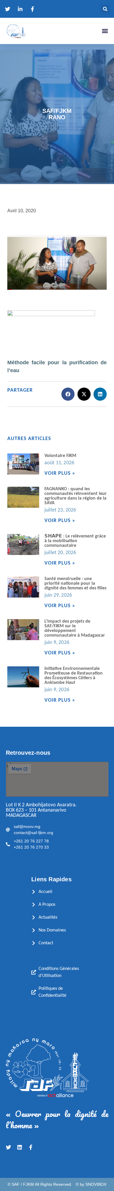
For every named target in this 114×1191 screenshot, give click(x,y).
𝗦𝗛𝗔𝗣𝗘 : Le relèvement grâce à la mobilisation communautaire (75, 541)
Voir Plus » (59, 473)
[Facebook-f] (30, 1147)
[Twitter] (8, 1147)
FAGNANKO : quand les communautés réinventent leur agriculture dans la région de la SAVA (75, 496)
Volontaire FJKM (60, 455)
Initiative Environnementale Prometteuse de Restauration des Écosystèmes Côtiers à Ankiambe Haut (73, 675)
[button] (105, 8)
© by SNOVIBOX (91, 1184)
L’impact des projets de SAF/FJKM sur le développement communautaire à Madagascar (74, 628)
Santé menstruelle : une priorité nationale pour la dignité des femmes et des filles (75, 584)
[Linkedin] (19, 1147)
